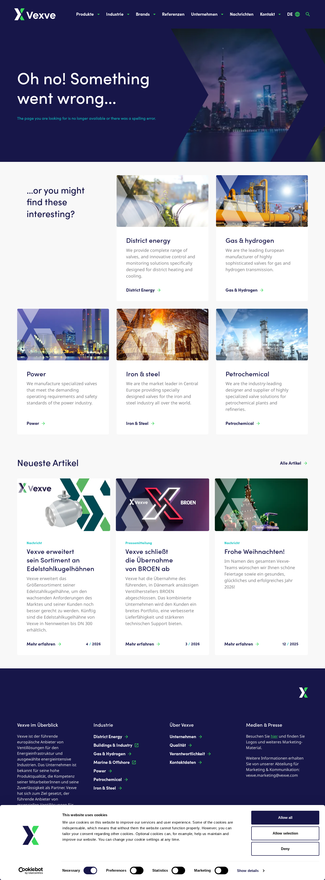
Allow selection (285, 833)
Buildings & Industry (113, 745)
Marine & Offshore (112, 762)
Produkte (85, 14)
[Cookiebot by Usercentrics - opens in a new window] (31, 870)
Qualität (178, 745)
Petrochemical (240, 423)
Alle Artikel (290, 463)
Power (33, 423)
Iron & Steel (137, 423)
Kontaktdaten (183, 762)
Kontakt (267, 14)
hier (274, 736)
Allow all (285, 817)
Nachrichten (241, 14)
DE (290, 14)
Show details (248, 871)
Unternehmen (204, 14)
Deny (285, 849)
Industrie (114, 14)
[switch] (136, 870)
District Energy (140, 290)
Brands (143, 14)
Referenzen (173, 14)
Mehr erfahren (41, 644)
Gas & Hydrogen (241, 290)
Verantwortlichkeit (187, 753)
